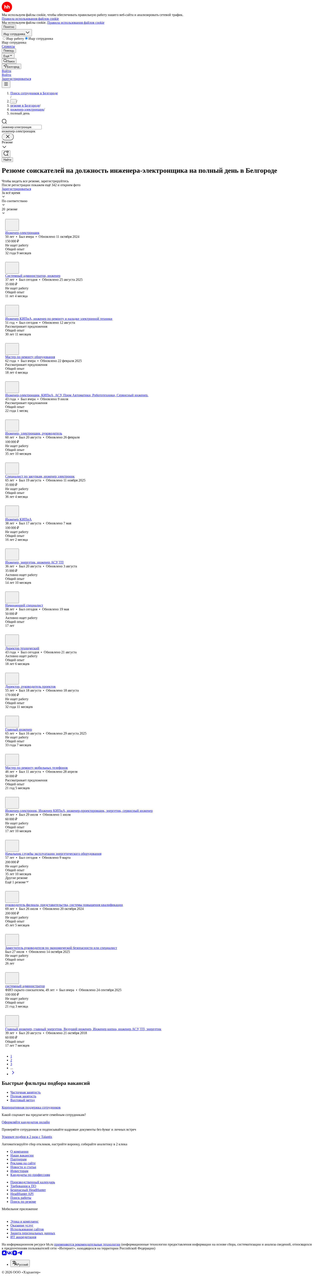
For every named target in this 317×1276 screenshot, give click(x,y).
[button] (6, 71)
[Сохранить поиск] (6, 153)
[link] (9, 61)
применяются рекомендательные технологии (87, 1244)
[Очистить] (8, 136)
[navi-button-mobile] (6, 84)
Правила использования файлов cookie (75, 22)
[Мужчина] (12, 225)
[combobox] (22, 127)
